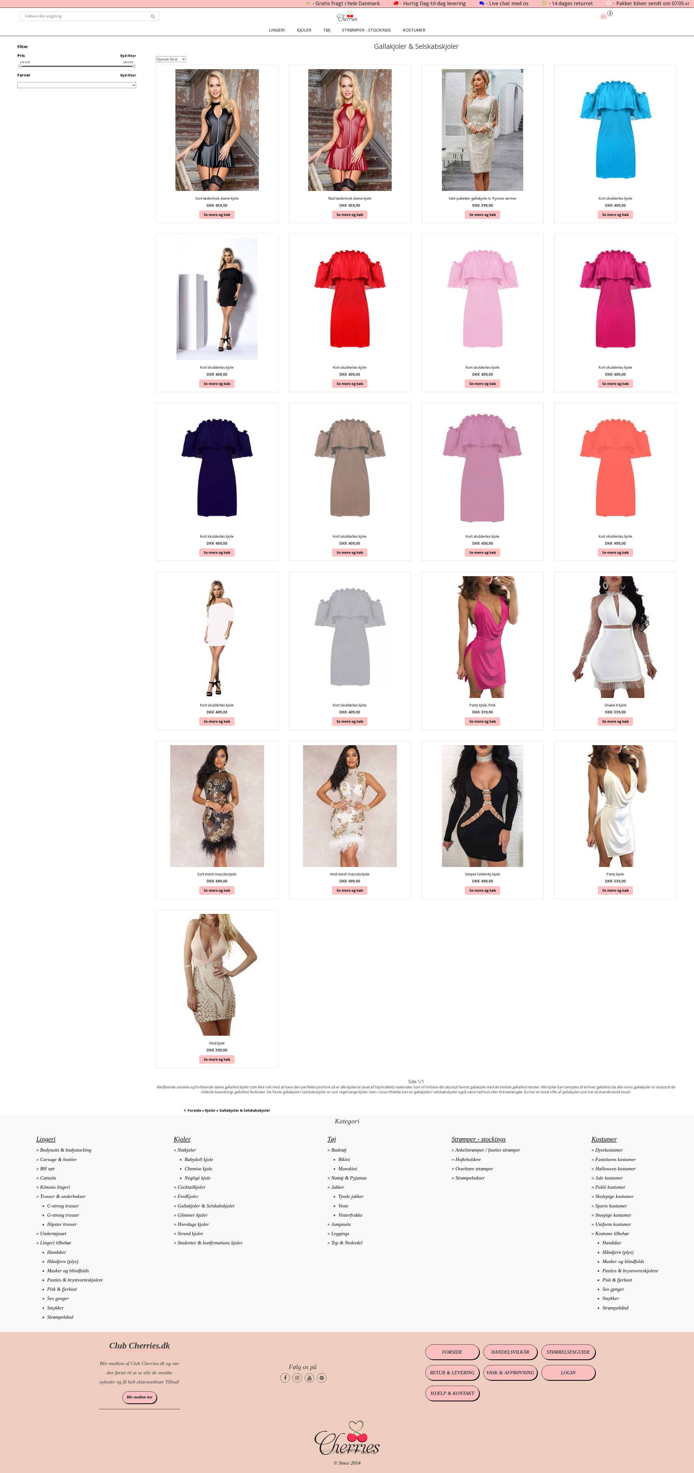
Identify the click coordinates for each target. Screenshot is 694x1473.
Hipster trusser (62, 1224)
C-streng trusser (63, 1206)
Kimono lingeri (55, 1187)
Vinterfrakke (350, 1215)
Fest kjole (217, 1043)
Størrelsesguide (568, 1352)
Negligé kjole (198, 1178)
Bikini (344, 1159)
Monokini (347, 1168)
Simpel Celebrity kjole (482, 874)
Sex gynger (58, 1298)
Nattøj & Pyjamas (349, 1178)
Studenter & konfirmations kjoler (210, 1242)
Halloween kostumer (615, 1168)
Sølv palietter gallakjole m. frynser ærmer (482, 198)
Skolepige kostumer (614, 1196)
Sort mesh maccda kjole (216, 874)
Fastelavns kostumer (615, 1159)
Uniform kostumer (613, 1224)
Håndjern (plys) (62, 1261)
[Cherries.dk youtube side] (309, 1378)
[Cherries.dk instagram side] (297, 1378)
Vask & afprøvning (510, 1372)
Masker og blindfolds (68, 1270)
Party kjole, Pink (483, 705)
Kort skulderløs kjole (615, 198)
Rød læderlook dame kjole (349, 198)
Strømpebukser (470, 1178)
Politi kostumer (610, 1187)
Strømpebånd (60, 1317)
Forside (194, 1110)
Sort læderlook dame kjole (217, 198)
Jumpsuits (341, 1224)
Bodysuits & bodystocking (65, 1150)
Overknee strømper (474, 1168)
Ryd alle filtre (123, 46)
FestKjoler (188, 1196)
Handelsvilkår (510, 1352)
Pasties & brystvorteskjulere (75, 1280)
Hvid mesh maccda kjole (350, 874)
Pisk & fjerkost (62, 1289)
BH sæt (47, 1168)
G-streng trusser (63, 1215)
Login (568, 1372)
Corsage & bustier (58, 1159)
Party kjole (615, 874)
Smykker (55, 1308)
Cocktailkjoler (191, 1187)
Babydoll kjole (199, 1159)
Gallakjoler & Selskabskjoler (206, 1206)
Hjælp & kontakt (452, 1393)
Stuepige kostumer (613, 1215)
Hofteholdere (468, 1159)
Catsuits (48, 1178)
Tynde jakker (351, 1196)
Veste (343, 1206)
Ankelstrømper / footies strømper (487, 1150)
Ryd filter (128, 55)
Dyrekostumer (609, 1150)
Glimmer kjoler (193, 1215)
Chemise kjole (198, 1168)
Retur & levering (452, 1372)
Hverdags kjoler (193, 1224)
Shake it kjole (615, 705)
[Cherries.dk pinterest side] (321, 1378)
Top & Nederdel (346, 1242)
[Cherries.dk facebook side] (285, 1378)
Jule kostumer (609, 1178)
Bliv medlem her (139, 1397)
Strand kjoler (190, 1233)
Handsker (56, 1252)
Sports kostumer (611, 1206)
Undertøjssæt (53, 1233)
